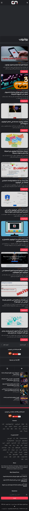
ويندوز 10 (25, 430)
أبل (13, 438)
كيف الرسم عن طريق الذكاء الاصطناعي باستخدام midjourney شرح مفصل (10, 389)
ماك (7, 452)
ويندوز (4, 428)
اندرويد (20, 426)
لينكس (11, 452)
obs (26, 424)
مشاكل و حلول (15, 454)
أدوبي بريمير (9, 438)
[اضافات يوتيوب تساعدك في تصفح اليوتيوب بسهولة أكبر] (14, 110)
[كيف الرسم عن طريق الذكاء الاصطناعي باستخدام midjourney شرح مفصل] (24, 392)
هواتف (10, 456)
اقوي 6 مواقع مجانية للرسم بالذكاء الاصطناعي (11, 398)
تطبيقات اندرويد (24, 447)
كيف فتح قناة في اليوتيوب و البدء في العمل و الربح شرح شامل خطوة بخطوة (16, 211)
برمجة (14, 445)
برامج (6, 426)
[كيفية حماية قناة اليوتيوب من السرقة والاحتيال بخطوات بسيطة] (14, 140)
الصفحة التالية (5, 344)
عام (9, 449)
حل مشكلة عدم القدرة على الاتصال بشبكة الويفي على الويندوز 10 (15, 301)
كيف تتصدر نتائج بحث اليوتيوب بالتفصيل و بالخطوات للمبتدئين (15, 240)
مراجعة (21, 454)
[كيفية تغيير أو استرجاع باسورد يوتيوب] (14, 53)
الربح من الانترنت (24, 442)
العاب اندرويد (25, 426)
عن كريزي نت (4, 508)
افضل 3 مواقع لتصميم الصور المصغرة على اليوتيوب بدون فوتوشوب (15, 271)
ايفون (21, 445)
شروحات (13, 449)
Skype (23, 424)
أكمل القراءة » (24, 71)
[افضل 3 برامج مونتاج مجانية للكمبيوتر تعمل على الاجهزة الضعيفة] (14, 81)
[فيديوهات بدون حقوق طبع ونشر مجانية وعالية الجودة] (24, 374)
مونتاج (8, 428)
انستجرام (15, 426)
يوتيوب (21, 430)
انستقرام (10, 426)
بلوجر (10, 445)
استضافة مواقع (24, 440)
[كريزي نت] (14, 2)
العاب (3, 424)
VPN (17, 438)
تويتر (13, 447)
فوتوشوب (25, 452)
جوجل (9, 447)
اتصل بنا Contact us (23, 508)
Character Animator (23, 438)
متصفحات (25, 454)
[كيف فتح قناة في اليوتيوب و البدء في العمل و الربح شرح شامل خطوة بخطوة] (14, 199)
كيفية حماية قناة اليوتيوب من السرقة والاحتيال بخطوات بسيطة (16, 152)
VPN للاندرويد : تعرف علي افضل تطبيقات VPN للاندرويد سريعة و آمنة (10, 379)
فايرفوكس (4, 449)
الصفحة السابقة (23, 344)
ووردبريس (5, 456)
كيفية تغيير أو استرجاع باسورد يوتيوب (16, 64)
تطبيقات (6, 445)
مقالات (10, 454)
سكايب (16, 428)
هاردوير (14, 456)
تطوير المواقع (18, 447)
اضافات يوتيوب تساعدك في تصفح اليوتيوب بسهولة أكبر (14, 122)
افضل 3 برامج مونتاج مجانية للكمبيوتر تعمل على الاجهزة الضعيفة (16, 93)
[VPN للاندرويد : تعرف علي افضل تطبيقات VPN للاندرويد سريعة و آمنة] (24, 380)
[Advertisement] (14, 20)
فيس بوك (20, 452)
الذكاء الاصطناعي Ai (10, 440)
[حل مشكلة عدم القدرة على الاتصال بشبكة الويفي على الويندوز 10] (14, 289)
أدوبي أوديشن (17, 424)
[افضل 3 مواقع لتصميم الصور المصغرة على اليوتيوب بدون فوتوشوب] (14, 259)
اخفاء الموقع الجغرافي (9, 424)
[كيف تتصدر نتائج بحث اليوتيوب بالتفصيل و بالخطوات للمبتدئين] (14, 228)
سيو (17, 449)
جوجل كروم (25, 449)
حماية (20, 428)
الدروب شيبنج (18, 440)
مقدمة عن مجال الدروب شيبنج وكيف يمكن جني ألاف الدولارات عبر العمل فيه (15, 332)
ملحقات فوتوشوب (24, 456)
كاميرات (15, 452)
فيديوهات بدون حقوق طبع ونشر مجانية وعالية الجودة (10, 373)
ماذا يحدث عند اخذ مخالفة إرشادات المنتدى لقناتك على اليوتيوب (15, 181)
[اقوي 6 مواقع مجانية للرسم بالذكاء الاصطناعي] (24, 400)
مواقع (12, 428)
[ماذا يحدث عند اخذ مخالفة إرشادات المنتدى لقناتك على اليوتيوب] (14, 169)
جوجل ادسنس (25, 428)
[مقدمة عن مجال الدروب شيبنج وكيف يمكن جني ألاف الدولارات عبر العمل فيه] (14, 320)
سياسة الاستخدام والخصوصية (13, 508)
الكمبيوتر (8, 442)
